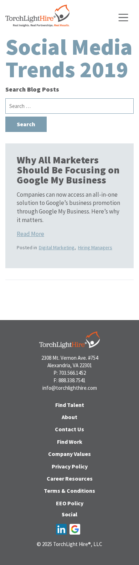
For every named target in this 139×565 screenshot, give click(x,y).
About (69, 417)
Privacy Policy (70, 466)
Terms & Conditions (69, 490)
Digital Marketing (56, 247)
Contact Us (69, 429)
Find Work (69, 441)
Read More (30, 234)
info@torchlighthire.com (69, 387)
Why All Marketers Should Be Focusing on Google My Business (68, 169)
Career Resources (70, 478)
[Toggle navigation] (123, 17)
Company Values (69, 453)
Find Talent (69, 404)
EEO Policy (69, 503)
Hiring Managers (95, 247)
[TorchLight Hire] (37, 18)
